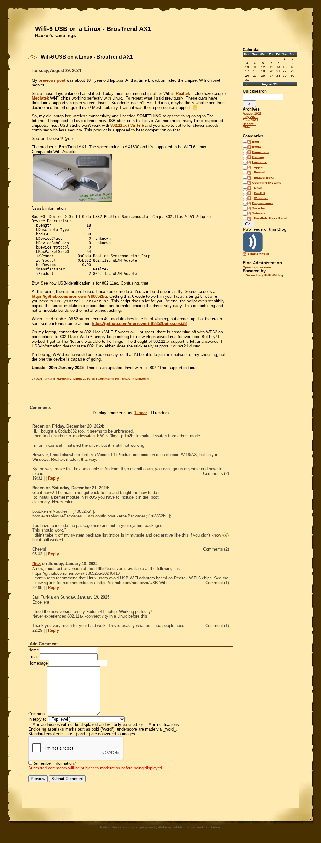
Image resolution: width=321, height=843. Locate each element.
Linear (141, 412)
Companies (260, 152)
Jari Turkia (44, 378)
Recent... (249, 124)
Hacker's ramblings (55, 35)
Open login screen (257, 267)
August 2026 (252, 113)
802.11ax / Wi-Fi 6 (127, 125)
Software (259, 213)
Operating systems (266, 182)
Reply (53, 478)
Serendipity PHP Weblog (264, 275)
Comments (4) (108, 378)
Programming (262, 203)
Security (258, 208)
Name (33, 650)
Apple (258, 167)
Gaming (258, 157)
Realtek (183, 93)
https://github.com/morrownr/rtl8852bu (69, 296)
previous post (52, 80)
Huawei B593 (264, 177)
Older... (248, 127)
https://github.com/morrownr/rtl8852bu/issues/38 (139, 323)
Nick (36, 563)
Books (257, 146)
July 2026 (250, 117)
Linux (77, 378)
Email (33, 656)
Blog (255, 141)
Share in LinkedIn (135, 378)
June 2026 (251, 120)
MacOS (259, 193)
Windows (261, 198)
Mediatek (40, 98)
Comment (37, 714)
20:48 (91, 378)
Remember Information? (54, 763)
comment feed (258, 253)
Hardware (64, 378)
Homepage (38, 663)
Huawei (259, 172)
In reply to (37, 719)
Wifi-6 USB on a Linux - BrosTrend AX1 (93, 28)
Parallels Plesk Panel (270, 218)
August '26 (270, 84)
